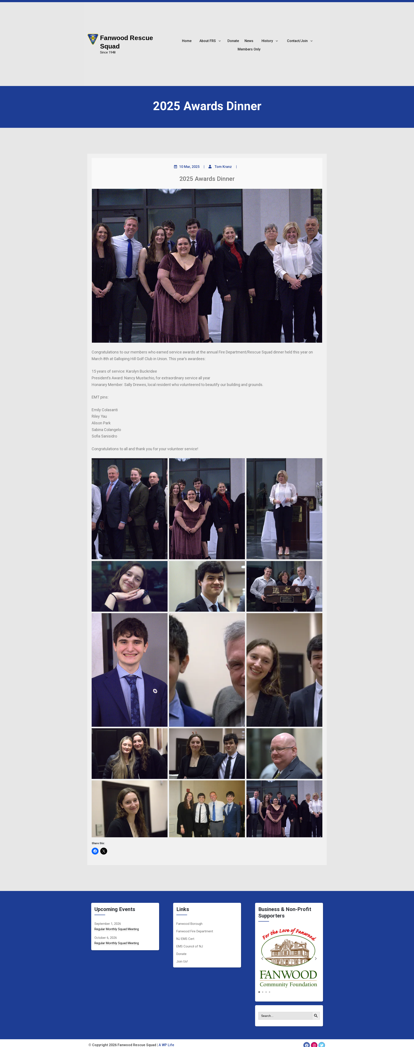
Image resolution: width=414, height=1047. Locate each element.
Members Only (249, 49)
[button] (316, 958)
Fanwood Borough (189, 924)
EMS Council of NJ (189, 946)
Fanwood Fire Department (194, 931)
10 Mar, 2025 (189, 167)
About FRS (207, 41)
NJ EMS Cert (185, 939)
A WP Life (166, 1045)
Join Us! (182, 961)
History (267, 41)
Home (186, 41)
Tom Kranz (223, 167)
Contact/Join (297, 41)
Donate (233, 41)
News (249, 41)
